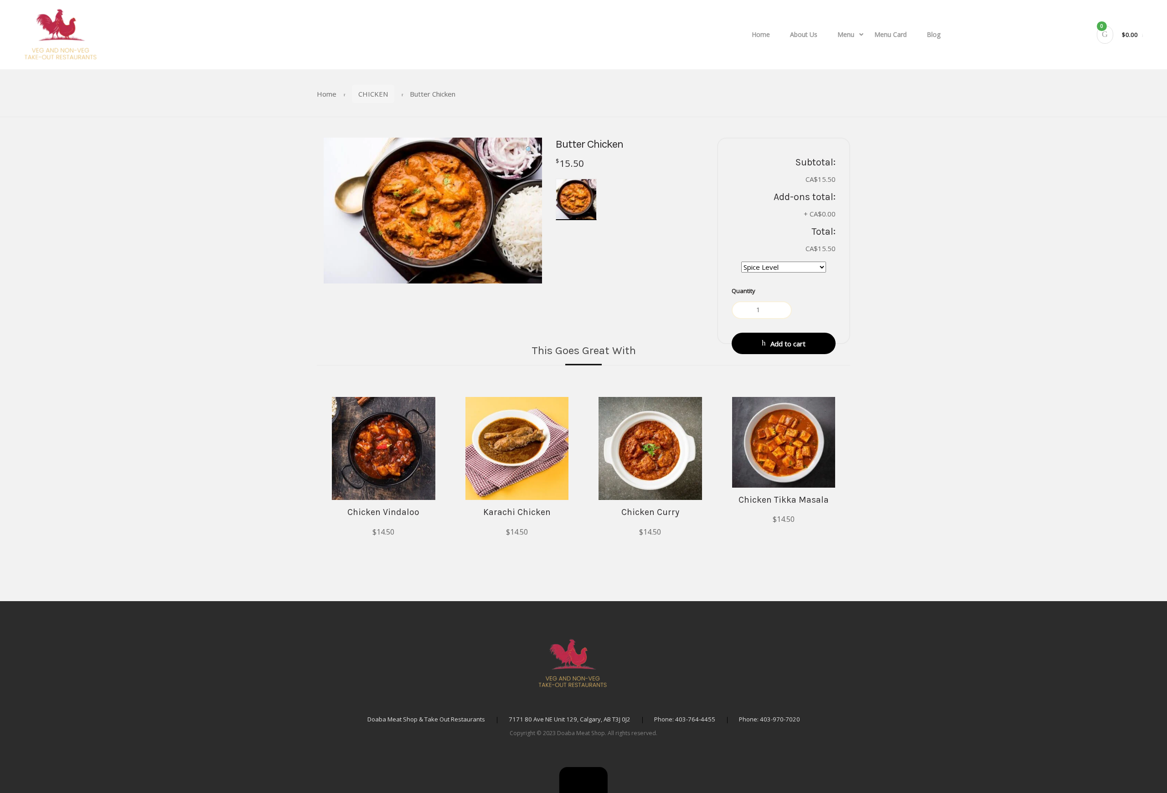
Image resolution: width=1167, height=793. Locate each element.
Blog (934, 34)
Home (761, 34)
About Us (803, 34)
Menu (845, 34)
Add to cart (788, 343)
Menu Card (890, 34)
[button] (583, 780)
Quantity (743, 291)
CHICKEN (373, 93)
